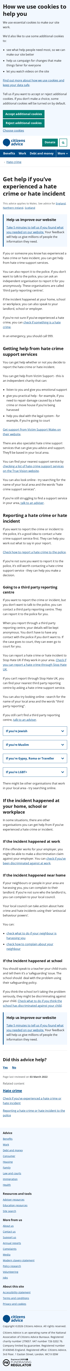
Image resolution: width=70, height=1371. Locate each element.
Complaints (10, 1249)
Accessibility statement (17, 1292)
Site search (9, 1211)
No (14, 1067)
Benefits (9, 153)
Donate (50, 142)
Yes (5, 1067)
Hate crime (13, 162)
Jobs (5, 1277)
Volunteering (10, 1272)
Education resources (15, 1205)
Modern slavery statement (18, 1260)
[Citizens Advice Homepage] (14, 143)
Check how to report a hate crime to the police (34, 552)
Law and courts (12, 1173)
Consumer (9, 1156)
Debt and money (41, 153)
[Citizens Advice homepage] (14, 1319)
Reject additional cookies (24, 123)
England (61, 204)
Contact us (9, 1231)
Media (6, 1254)
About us (8, 1226)
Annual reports (12, 1243)
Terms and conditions (16, 1298)
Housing (8, 1162)
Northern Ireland (13, 208)
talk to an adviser (32, 503)
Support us (9, 1237)
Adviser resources (13, 1199)
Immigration (10, 1179)
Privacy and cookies (14, 1304)
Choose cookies (13, 131)
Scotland (30, 208)
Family (7, 1167)
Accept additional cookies (23, 114)
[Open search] (63, 143)
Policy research (12, 1266)
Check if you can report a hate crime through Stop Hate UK (35, 664)
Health (7, 1185)
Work (22, 153)
